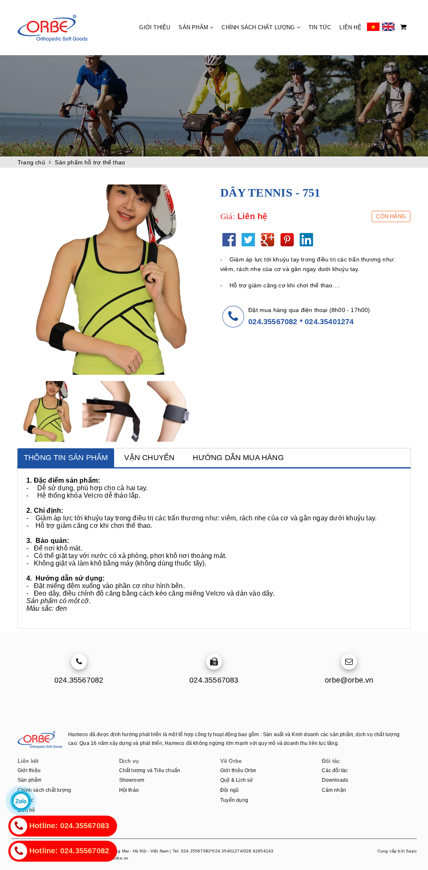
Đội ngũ (229, 790)
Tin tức (319, 27)
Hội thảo (129, 790)
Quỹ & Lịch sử (236, 780)
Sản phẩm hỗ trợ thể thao (90, 162)
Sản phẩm (194, 27)
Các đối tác (335, 770)
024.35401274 (329, 321)
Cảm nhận (334, 790)
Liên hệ (350, 27)
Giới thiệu (154, 27)
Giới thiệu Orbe (238, 770)
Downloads (335, 780)
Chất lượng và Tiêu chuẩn (150, 770)
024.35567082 (272, 321)
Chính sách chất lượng (259, 27)
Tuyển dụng (234, 800)
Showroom (132, 780)
